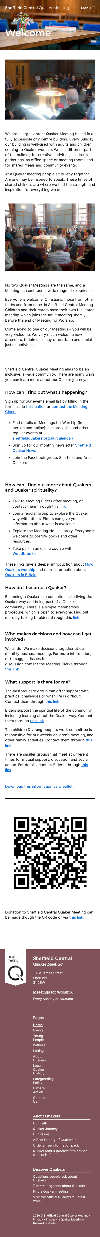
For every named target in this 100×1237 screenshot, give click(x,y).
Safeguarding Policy (43, 1081)
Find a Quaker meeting (50, 1191)
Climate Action (39, 1090)
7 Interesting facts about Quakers (59, 1186)
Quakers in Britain (21, 574)
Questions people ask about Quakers (55, 1178)
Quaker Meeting (37, 8)
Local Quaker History (38, 1069)
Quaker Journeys (46, 1129)
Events (38, 1030)
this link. (76, 917)
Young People (38, 1038)
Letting (38, 1051)
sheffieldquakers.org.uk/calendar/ (43, 438)
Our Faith (40, 1123)
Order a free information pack (56, 1145)
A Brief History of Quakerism (55, 1140)
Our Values (41, 1134)
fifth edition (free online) (60, 1153)
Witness (39, 1045)
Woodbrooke (24, 553)
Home (38, 1025)
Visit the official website (59, 1199)
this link (12, 669)
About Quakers (39, 1058)
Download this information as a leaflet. (39, 786)
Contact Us (39, 1100)
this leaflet (35, 406)
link (63, 506)
